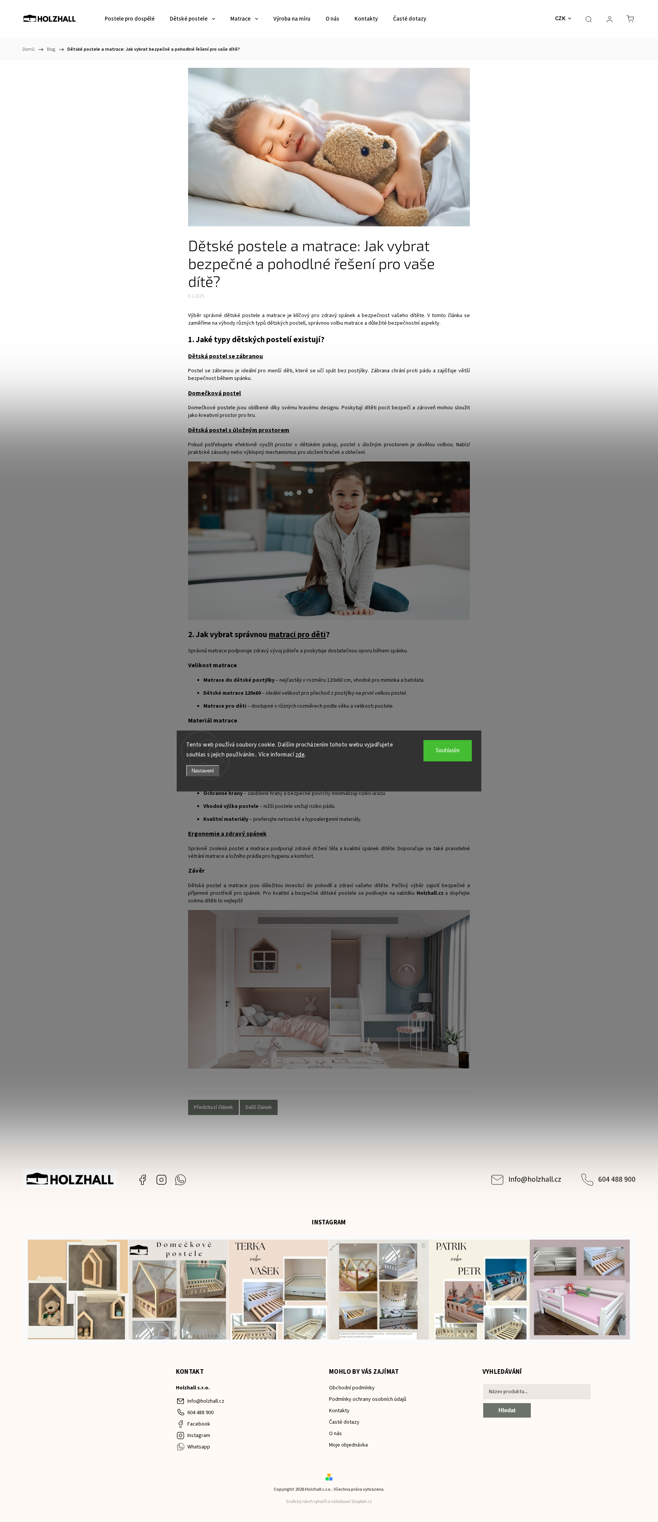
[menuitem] (130, 19)
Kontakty (339, 1411)
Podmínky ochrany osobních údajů (367, 1399)
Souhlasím (448, 751)
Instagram (161, 1180)
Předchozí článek (213, 1107)
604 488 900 (617, 1179)
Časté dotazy (344, 1422)
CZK (560, 18)
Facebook (142, 1180)
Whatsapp (180, 1180)
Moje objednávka (348, 1445)
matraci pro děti (297, 634)
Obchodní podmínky (352, 1388)
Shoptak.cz (361, 1501)
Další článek (259, 1107)
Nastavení (203, 771)
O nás (335, 1433)
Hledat (507, 1410)
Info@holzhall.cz (534, 1179)
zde (300, 755)
